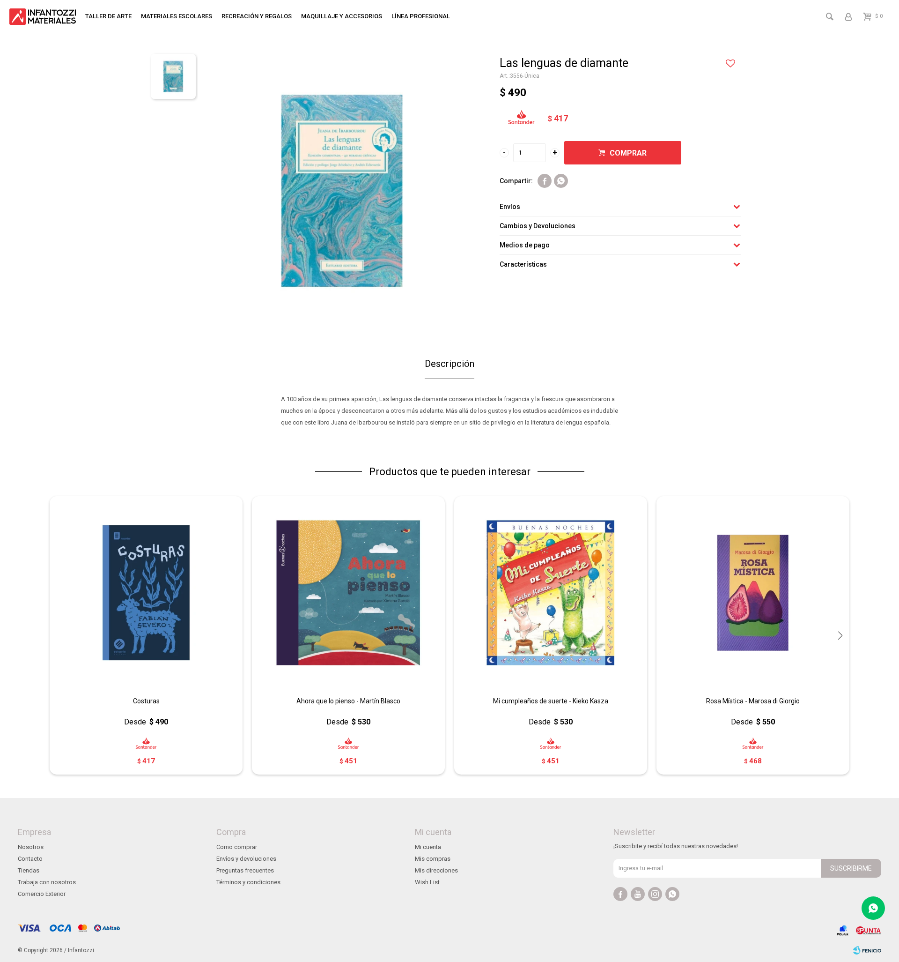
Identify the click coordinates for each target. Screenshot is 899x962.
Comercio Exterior (42, 893)
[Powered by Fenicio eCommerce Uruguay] (867, 950)
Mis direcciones (436, 870)
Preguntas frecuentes (245, 870)
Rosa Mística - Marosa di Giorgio (753, 701)
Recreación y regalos (256, 16)
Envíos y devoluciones (246, 858)
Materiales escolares (176, 16)
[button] (840, 635)
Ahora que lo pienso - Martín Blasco (348, 701)
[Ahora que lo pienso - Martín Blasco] (348, 592)
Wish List (427, 882)
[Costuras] (146, 592)
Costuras (146, 701)
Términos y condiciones (248, 882)
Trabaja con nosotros (47, 882)
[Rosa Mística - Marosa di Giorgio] (752, 592)
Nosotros (31, 846)
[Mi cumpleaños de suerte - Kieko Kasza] (550, 592)
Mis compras (432, 858)
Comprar (628, 153)
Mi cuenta (428, 846)
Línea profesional (420, 16)
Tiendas (28, 870)
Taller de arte (108, 16)
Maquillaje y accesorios (341, 16)
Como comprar (236, 846)
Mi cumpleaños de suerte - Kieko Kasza (550, 701)
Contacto (30, 858)
